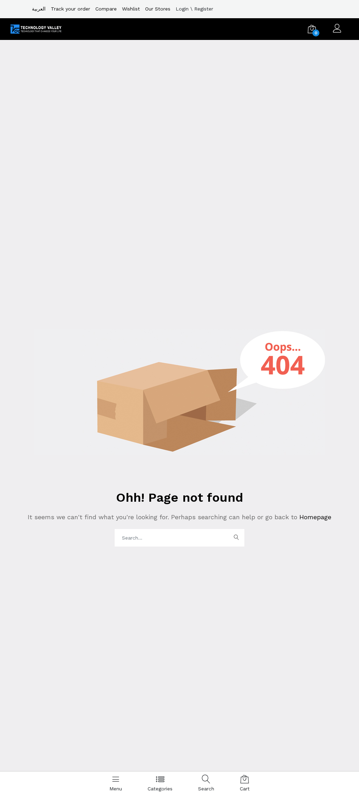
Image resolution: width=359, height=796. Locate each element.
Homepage (314, 517)
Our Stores (157, 9)
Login (182, 9)
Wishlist (131, 9)
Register (203, 9)
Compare (106, 9)
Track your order (70, 9)
